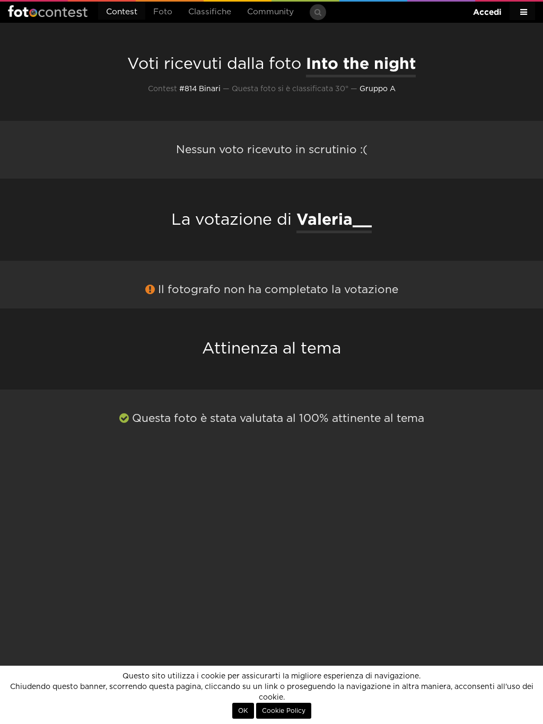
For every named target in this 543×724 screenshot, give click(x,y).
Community (270, 12)
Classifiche (209, 12)
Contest (121, 12)
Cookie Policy (283, 711)
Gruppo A (378, 89)
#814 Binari (200, 89)
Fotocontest (47, 11)
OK (243, 711)
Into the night (361, 63)
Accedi (487, 11)
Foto (162, 12)
